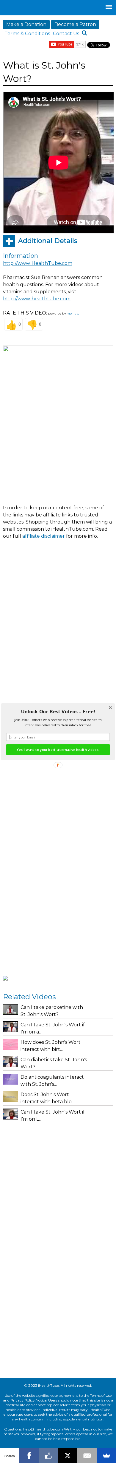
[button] (58, 711)
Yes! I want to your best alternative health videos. (58, 749)
